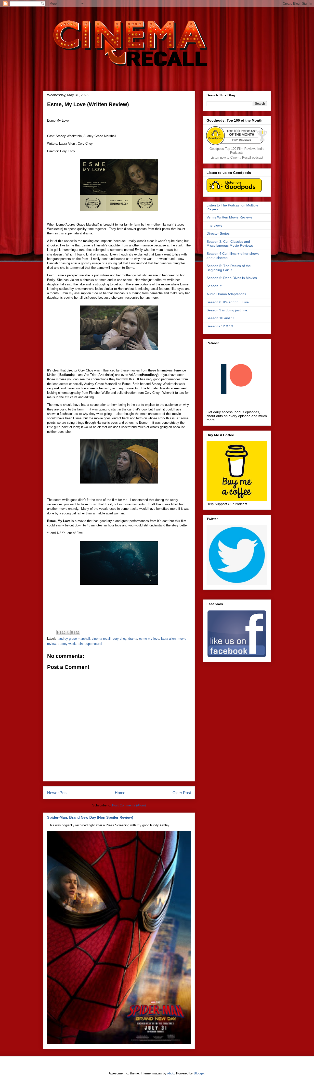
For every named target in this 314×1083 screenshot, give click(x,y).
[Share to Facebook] (72, 632)
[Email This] (58, 632)
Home (120, 793)
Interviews (214, 225)
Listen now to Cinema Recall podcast (236, 157)
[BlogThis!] (63, 632)
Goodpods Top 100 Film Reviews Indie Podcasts (236, 150)
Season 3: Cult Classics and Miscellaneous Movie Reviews (230, 244)
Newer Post (57, 793)
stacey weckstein (70, 644)
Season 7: (214, 286)
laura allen (168, 638)
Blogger (199, 1073)
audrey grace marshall (74, 638)
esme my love (149, 638)
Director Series (218, 233)
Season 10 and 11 (221, 318)
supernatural (93, 644)
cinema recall (101, 638)
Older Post (181, 793)
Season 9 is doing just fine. (227, 310)
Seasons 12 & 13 (220, 326)
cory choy (119, 638)
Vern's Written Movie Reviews (229, 217)
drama (132, 638)
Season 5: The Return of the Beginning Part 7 (229, 268)
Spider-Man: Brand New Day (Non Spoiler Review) (90, 817)
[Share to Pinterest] (77, 632)
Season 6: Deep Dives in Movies (232, 278)
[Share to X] (68, 632)
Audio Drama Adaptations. (227, 294)
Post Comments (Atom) (129, 805)
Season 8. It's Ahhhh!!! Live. (228, 302)
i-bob (170, 1073)
